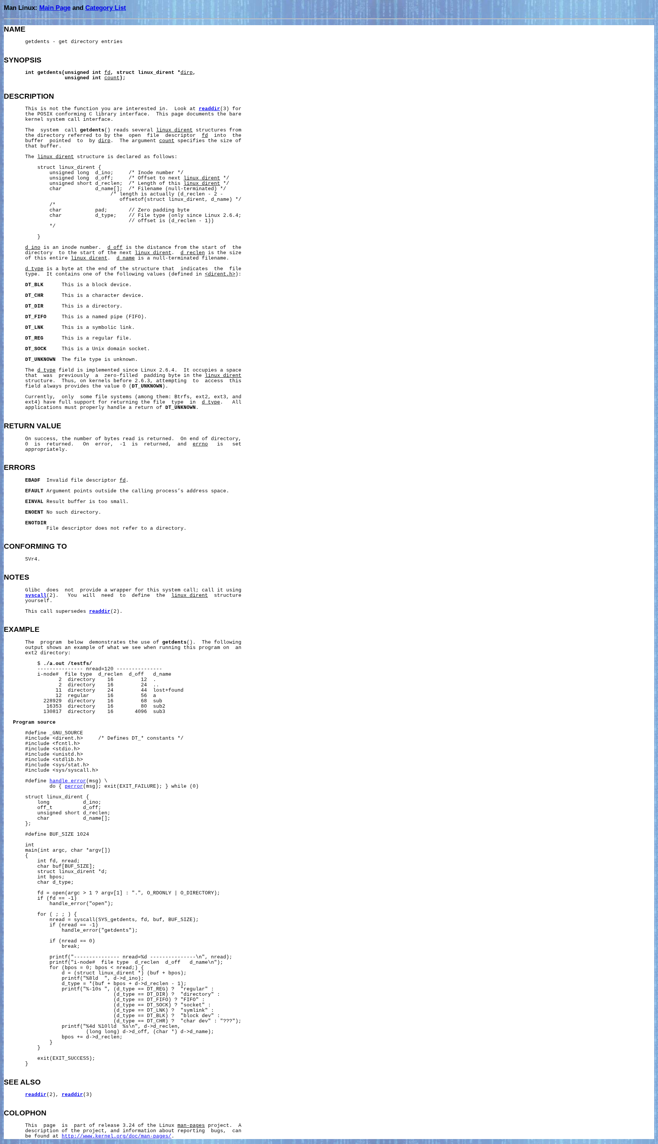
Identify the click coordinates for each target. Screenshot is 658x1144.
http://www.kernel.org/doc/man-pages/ (116, 1136)
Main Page (54, 7)
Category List (105, 7)
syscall (35, 595)
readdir (209, 109)
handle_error (68, 781)
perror (74, 786)
